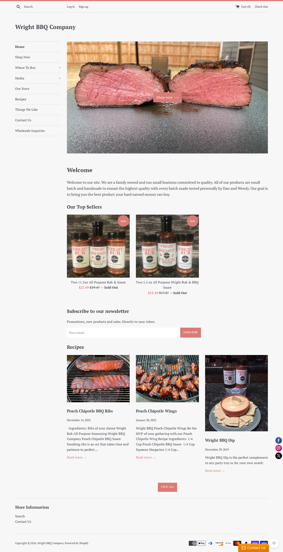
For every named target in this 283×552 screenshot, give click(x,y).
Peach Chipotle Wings (156, 410)
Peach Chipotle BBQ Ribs (90, 410)
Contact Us (23, 120)
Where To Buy (38, 67)
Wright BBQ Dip (220, 440)
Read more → (77, 457)
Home (20, 46)
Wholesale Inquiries (30, 130)
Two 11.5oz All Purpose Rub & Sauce (98, 282)
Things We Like (26, 109)
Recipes (20, 99)
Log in (71, 7)
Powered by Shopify (76, 543)
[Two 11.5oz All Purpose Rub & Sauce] (98, 246)
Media (38, 78)
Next (259, 98)
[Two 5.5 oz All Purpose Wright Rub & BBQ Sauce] (167, 246)
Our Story (22, 88)
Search (20, 516)
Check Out (261, 7)
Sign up (83, 7)
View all (167, 486)
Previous (75, 98)
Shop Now (22, 57)
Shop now (164, 97)
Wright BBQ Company (45, 27)
